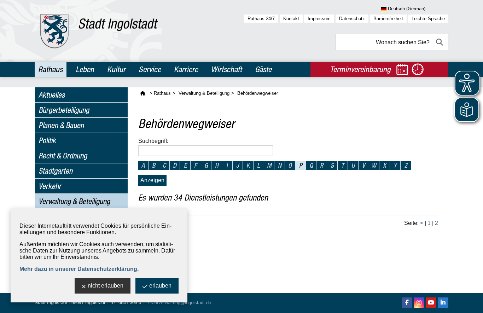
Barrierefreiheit (388, 18)
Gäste (263, 69)
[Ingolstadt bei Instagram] (419, 302)
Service (150, 69)
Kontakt (291, 18)
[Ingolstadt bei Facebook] (407, 302)
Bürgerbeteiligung (64, 110)
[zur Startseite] (99, 31)
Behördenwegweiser (257, 93)
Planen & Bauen (61, 125)
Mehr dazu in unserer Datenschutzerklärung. (79, 269)
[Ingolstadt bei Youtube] (431, 302)
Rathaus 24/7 (261, 18)
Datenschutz (352, 18)
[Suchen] (440, 42)
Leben (85, 69)
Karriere (186, 69)
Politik (47, 140)
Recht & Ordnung (63, 155)
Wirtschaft (226, 69)
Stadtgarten (55, 170)
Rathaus (50, 69)
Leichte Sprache (428, 18)
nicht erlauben (105, 286)
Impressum (319, 18)
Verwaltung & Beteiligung (74, 201)
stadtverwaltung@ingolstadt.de (179, 302)
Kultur (116, 69)
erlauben (160, 286)
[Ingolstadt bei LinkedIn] (443, 302)
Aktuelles (52, 94)
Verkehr (50, 186)
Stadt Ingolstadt (51, 302)
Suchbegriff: (153, 141)
